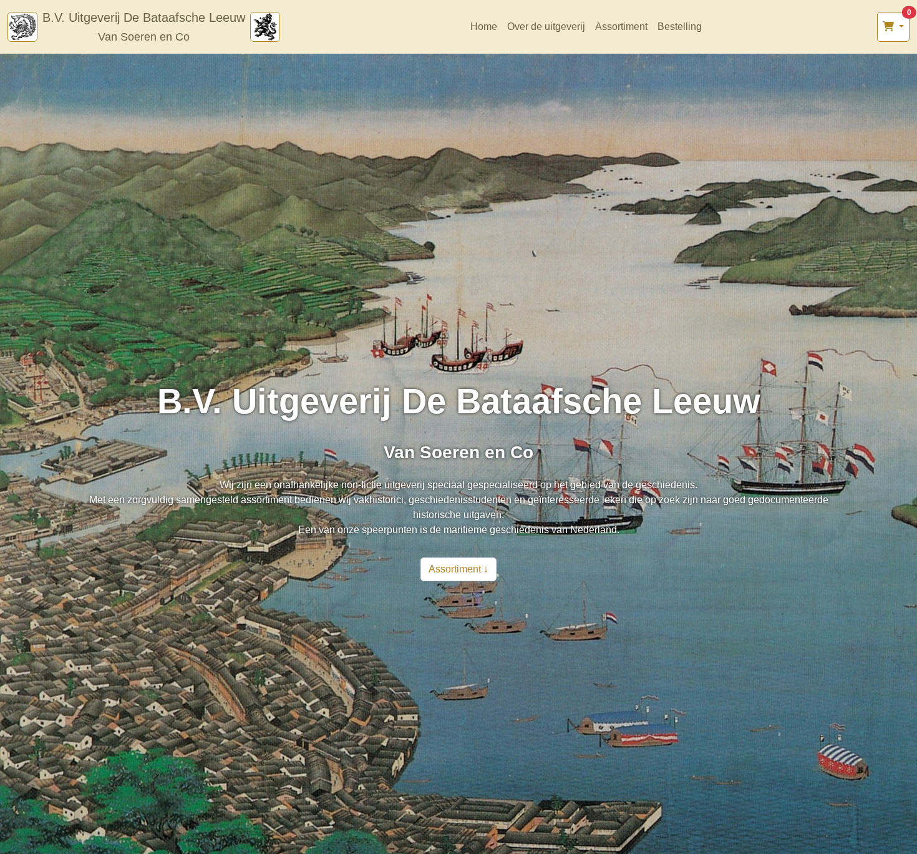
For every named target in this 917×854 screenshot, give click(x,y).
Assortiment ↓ (458, 569)
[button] (893, 27)
